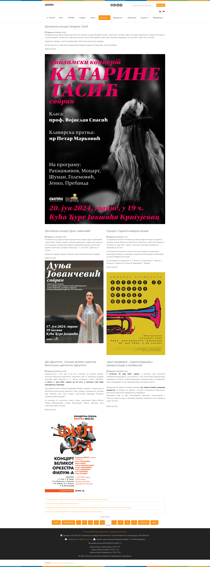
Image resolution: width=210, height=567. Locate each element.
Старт (56, 523)
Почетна (52, 18)
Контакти (123, 532)
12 (127, 523)
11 (120, 523)
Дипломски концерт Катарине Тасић (66, 26)
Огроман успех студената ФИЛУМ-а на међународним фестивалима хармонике (77, 499)
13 (134, 523)
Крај (154, 523)
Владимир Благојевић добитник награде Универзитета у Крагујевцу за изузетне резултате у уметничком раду (88, 508)
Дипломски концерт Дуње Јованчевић (67, 231)
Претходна (68, 523)
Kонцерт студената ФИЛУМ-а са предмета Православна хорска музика (74, 512)
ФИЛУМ (94, 532)
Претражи (160, 5)
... (78, 523)
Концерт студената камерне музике (128, 231)
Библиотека (132, 18)
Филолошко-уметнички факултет (62, 563)
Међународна (158, 18)
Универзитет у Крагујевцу (108, 532)
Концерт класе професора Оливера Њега (62, 503)
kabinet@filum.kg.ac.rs (83, 539)
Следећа (143, 523)
